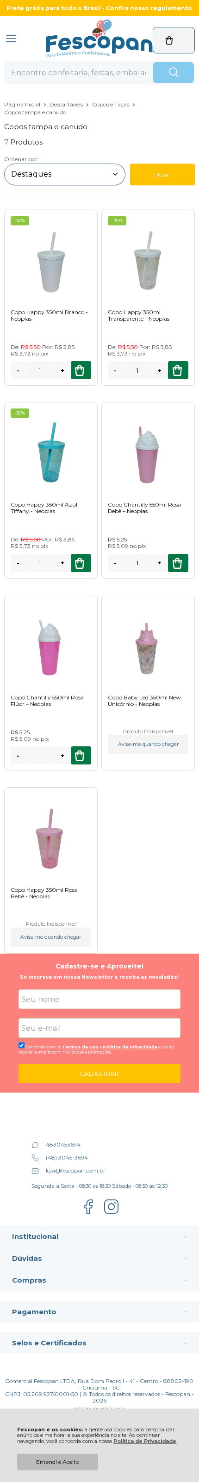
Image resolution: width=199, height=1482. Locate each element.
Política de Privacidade (144, 1441)
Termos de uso (80, 1046)
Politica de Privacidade (130, 1046)
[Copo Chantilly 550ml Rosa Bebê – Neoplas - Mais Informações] (148, 451)
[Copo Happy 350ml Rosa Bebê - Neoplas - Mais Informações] (51, 837)
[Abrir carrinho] (174, 40)
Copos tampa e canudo (35, 112)
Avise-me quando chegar (148, 744)
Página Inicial (23, 104)
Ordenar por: (21, 159)
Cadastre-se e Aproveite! (99, 966)
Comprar (81, 370)
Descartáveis (67, 104)
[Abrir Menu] (11, 39)
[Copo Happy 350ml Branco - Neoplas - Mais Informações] (51, 259)
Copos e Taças (111, 104)
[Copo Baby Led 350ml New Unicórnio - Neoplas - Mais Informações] (148, 644)
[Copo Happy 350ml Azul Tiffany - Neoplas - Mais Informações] (51, 451)
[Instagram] (111, 1212)
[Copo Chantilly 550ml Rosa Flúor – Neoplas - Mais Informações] (51, 644)
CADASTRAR (99, 1073)
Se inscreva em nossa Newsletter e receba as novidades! (99, 977)
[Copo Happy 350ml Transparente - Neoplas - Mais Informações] (148, 259)
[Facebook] (88, 1212)
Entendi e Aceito (57, 1461)
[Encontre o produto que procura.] (173, 73)
